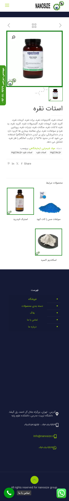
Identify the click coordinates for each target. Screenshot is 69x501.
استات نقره (41, 152)
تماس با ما (32, 320)
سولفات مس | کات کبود (49, 219)
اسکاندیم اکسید (49, 260)
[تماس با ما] (9, 493)
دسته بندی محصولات (32, 306)
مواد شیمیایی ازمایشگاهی (42, 148)
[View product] (39, 197)
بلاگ (32, 313)
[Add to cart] (39, 192)
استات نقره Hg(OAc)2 (21, 152)
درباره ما (32, 327)
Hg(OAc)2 (55, 152)
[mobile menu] (7, 5)
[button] (13, 37)
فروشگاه (32, 299)
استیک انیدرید (20, 219)
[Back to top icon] (34, 480)
